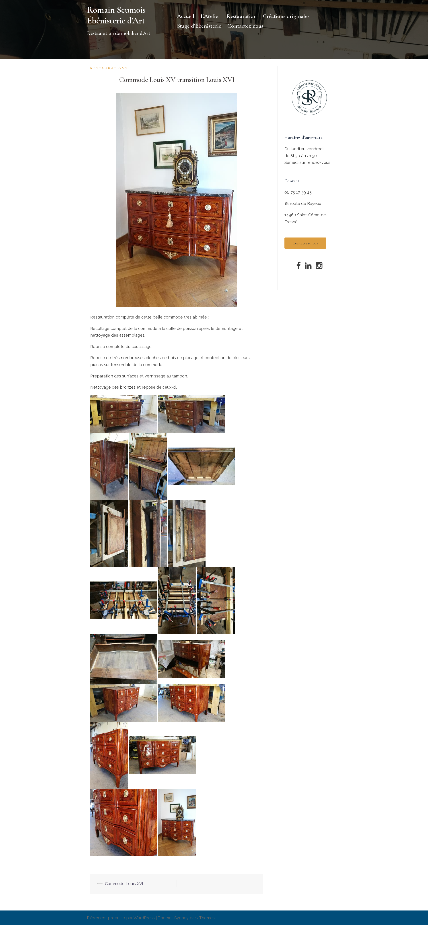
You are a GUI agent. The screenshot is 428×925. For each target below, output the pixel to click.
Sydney (181, 917)
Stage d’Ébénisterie (199, 25)
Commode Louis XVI (124, 883)
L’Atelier (210, 15)
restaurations (109, 68)
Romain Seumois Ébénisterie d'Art (116, 15)
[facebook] (298, 267)
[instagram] (319, 267)
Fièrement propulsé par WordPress (121, 917)
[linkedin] (308, 267)
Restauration (241, 15)
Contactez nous (245, 25)
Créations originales (286, 15)
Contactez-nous (305, 243)
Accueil (185, 15)
